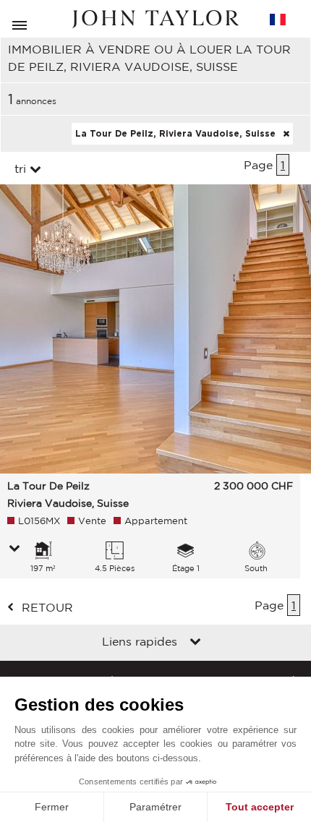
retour (47, 607)
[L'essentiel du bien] (14, 549)
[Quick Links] (195, 643)
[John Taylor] (155, 19)
